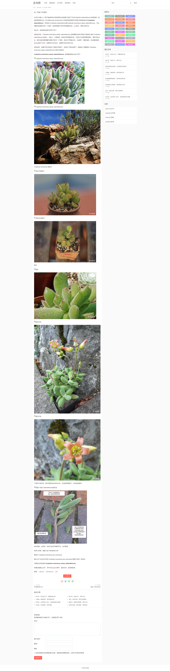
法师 (109, 32)
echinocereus (120, 38)
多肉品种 (39, 7)
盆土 (120, 41)
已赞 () (67, 576)
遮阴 (130, 25)
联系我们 (68, 3)
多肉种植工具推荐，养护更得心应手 (115, 84)
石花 (120, 28)
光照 (109, 22)
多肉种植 (107, 121)
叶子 (130, 41)
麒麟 (120, 35)
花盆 (130, 44)
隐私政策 (52, 3)
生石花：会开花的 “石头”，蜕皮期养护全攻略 (48, 602)
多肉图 (87, 668)
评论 (36, 621)
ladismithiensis (49, 571)
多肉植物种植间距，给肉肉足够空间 (115, 78)
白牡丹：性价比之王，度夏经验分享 (46, 596)
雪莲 (130, 28)
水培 (130, 38)
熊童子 (43, 17)
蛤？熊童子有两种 (40, 12)
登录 (74, 3)
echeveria (110, 19)
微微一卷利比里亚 (95, 587)
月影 (130, 35)
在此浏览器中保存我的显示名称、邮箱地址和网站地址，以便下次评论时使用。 (60, 653)
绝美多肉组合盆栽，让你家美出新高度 (115, 66)
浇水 (120, 19)
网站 (35, 648)
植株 (120, 25)
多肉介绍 (107, 108)
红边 (109, 44)
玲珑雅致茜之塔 (38, 587)
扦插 (109, 35)
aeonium (120, 44)
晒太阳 (109, 41)
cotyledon (41, 571)
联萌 (54, 567)
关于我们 (60, 3)
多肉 (37, 43)
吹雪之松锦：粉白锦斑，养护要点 (78, 605)
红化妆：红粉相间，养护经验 (44, 605)
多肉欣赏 (107, 117)
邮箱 (36, 643)
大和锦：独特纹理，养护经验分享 (45, 599)
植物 (130, 16)
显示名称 (37, 639)
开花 (120, 32)
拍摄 (109, 25)
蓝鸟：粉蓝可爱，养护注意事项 (77, 599)
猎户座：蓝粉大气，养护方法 (77, 596)
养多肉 (109, 28)
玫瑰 (109, 38)
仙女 (130, 32)
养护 (130, 19)
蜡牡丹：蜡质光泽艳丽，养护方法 (78, 602)
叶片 (75, 26)
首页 (45, 3)
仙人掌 (120, 22)
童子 (57, 571)
